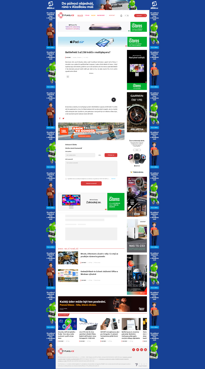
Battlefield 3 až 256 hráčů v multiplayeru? (87, 52)
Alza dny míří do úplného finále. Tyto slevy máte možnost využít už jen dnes (66, 335)
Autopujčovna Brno (125, 364)
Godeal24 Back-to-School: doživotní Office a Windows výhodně (99, 273)
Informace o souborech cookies (107, 359)
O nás (65, 361)
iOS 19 (97, 366)
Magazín (80, 15)
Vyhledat (139, 15)
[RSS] (145, 349)
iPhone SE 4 (92, 366)
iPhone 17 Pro (85, 366)
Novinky (68, 57)
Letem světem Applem (73, 364)
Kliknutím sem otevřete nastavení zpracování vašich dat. (80, 361)
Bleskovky (101, 15)
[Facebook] (133, 349)
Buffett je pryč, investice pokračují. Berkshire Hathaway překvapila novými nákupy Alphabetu (131, 335)
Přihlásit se (111, 155)
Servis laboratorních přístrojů (113, 364)
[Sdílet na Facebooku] (59, 119)
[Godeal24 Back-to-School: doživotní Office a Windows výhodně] (68, 275)
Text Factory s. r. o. (76, 357)
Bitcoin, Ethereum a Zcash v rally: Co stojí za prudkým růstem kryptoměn (99, 255)
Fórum (87, 15)
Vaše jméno (68, 151)
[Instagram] (141, 349)
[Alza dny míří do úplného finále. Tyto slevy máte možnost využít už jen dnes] (67, 324)
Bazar (93, 15)
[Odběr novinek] (121, 15)
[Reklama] (51, 5)
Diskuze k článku (71, 145)
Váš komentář (69, 159)
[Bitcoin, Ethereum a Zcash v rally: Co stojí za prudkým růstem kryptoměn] (68, 257)
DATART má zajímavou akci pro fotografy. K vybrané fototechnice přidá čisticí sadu (109, 335)
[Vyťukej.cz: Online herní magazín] (66, 15)
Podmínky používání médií (72, 359)
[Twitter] (137, 349)
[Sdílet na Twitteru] (63, 119)
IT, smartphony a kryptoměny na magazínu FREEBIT (92, 364)
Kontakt (112, 15)
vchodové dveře (77, 366)
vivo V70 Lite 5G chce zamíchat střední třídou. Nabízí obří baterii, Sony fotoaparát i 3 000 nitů (87, 335)
